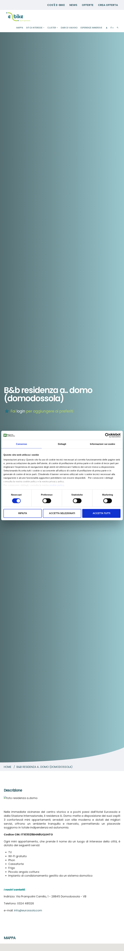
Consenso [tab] (21, 444)
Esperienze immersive (91, 27)
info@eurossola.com (28, 910)
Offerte (87, 5)
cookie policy (56, 485)
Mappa (19, 27)
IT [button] (111, 27)
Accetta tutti (101, 513)
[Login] (106, 28)
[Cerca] (117, 28)
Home (7, 767)
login (20, 411)
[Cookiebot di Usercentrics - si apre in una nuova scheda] (107, 435)
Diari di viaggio (69, 27)
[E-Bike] (18, 17)
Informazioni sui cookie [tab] (102, 444)
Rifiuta (22, 513)
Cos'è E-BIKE (56, 5)
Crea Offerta (108, 5)
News (73, 5)
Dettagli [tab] (62, 444)
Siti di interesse (34, 27)
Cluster (51, 27)
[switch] (46, 500)
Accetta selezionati (62, 513)
